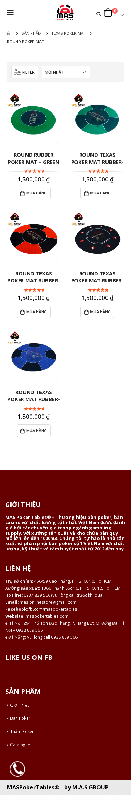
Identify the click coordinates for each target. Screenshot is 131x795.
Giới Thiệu (20, 705)
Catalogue (20, 744)
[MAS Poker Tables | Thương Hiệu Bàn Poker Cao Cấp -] (65, 12)
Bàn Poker (20, 718)
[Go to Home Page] (9, 33)
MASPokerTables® (33, 787)
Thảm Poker (22, 731)
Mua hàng (36, 193)
